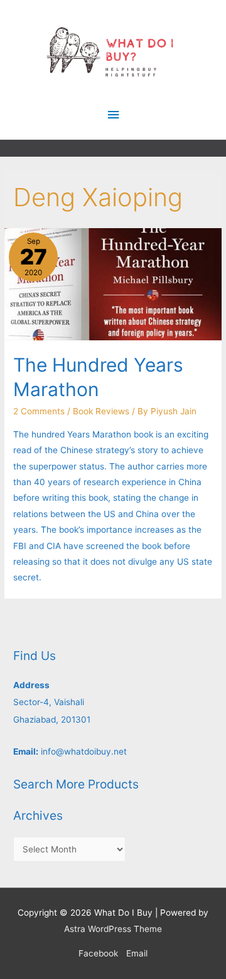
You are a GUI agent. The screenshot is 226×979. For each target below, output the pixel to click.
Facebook (98, 953)
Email (137, 953)
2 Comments (39, 411)
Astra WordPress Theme (113, 929)
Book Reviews (101, 411)
